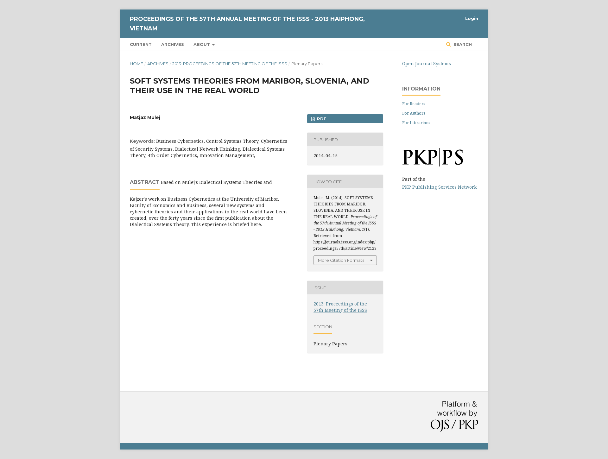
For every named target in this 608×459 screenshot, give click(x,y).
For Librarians (416, 122)
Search (462, 44)
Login (471, 18)
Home (136, 63)
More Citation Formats (341, 260)
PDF (321, 118)
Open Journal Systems (426, 63)
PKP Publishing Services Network (439, 187)
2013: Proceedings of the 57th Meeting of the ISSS (229, 63)
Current (141, 44)
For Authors (413, 113)
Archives (172, 44)
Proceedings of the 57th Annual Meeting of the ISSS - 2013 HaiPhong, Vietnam (247, 24)
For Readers (413, 103)
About (202, 44)
